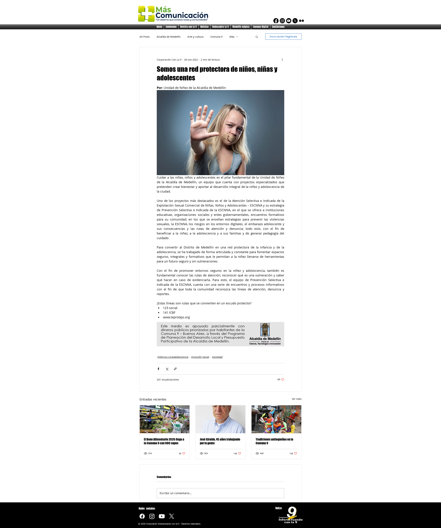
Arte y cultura (195, 36)
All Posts (145, 36)
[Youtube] (161, 516)
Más (231, 36)
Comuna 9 (216, 36)
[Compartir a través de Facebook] (158, 368)
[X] (295, 20)
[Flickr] (301, 20)
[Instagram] (282, 20)
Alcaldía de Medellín (169, 36)
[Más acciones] (282, 59)
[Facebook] (276, 20)
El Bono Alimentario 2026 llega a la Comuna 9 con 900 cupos (164, 441)
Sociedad (217, 357)
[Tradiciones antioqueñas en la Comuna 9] (276, 419)
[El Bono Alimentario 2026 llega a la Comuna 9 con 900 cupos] (164, 419)
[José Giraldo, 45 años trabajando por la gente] (220, 419)
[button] (256, 36)
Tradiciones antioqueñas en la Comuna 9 (274, 441)
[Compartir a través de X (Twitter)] (166, 368)
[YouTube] (288, 20)
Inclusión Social (200, 357)
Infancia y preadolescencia (172, 357)
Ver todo (296, 398)
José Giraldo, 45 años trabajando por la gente (220, 441)
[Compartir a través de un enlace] (175, 368)
